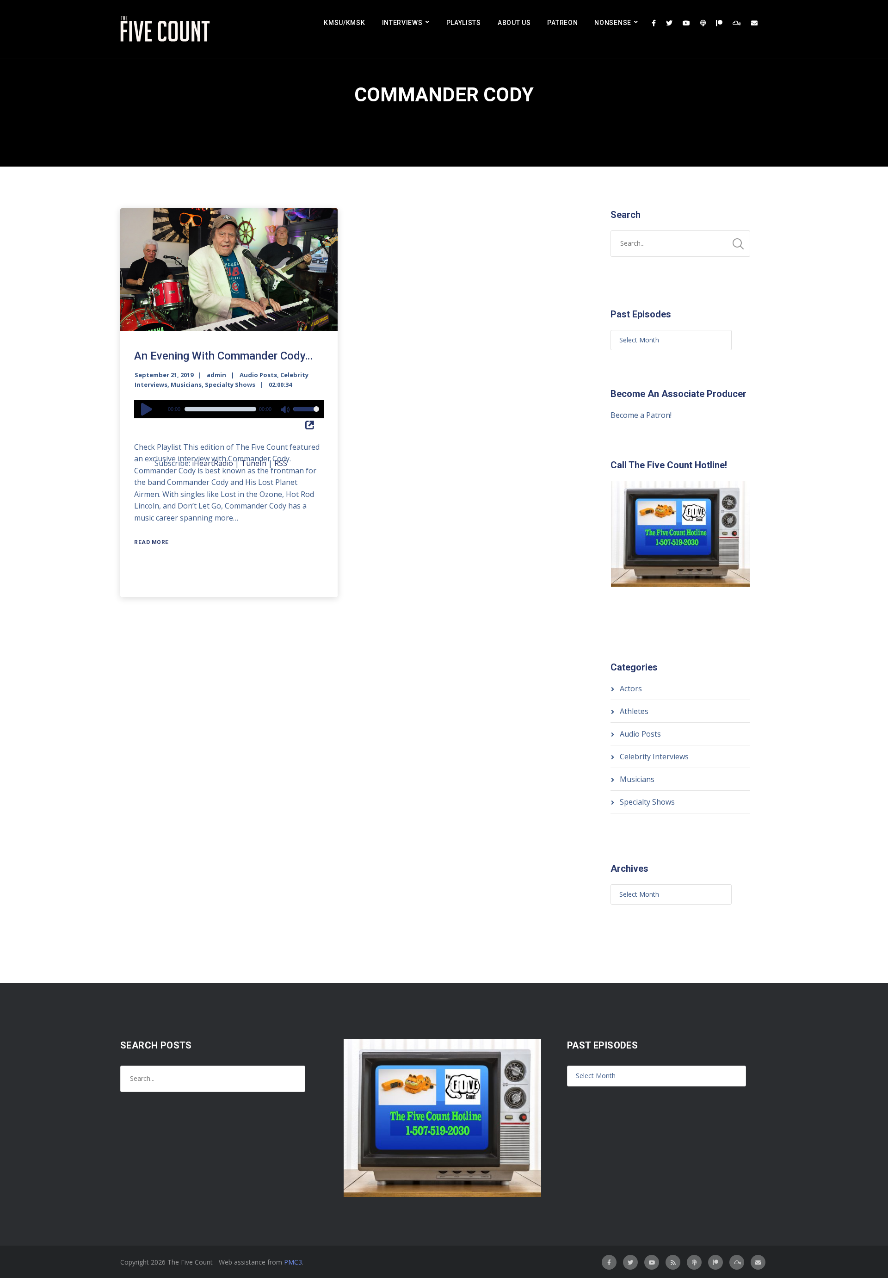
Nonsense (612, 22)
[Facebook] (654, 23)
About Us (514, 22)
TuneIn (253, 463)
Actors (631, 688)
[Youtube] (686, 23)
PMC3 (293, 1262)
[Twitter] (669, 23)
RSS (280, 463)
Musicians (186, 384)
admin (216, 375)
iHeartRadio (212, 463)
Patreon (562, 22)
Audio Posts (258, 375)
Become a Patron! (641, 415)
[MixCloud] (737, 23)
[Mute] (285, 410)
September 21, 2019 (164, 375)
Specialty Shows (230, 384)
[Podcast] (703, 23)
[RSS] (673, 1262)
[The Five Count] (166, 29)
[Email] (754, 23)
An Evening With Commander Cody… (223, 355)
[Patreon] (719, 23)
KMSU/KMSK (344, 22)
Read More (151, 542)
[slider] (306, 415)
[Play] (148, 409)
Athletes (634, 711)
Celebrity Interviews (654, 756)
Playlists (463, 22)
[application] (229, 409)
